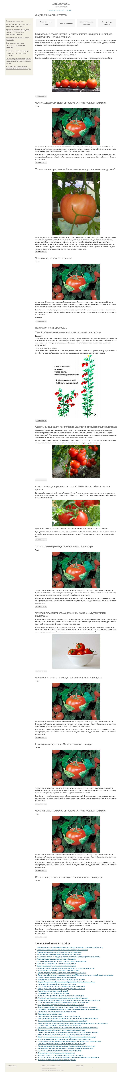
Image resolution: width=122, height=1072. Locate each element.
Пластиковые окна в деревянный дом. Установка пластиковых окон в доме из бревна (68, 1028)
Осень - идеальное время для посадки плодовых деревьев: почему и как (63, 1002)
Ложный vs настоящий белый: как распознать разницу (57, 1060)
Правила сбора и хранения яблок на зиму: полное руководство (59, 952)
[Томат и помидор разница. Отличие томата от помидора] (76, 570)
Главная (51, 10)
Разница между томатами (107, 23)
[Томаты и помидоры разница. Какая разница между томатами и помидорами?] (76, 203)
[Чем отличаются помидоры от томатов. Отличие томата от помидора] (76, 834)
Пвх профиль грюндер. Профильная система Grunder (57, 1012)
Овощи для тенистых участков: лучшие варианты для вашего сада (61, 1030)
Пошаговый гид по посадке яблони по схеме (53, 993)
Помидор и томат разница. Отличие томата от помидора (64, 744)
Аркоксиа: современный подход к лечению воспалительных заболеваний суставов (18, 32)
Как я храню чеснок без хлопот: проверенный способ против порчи (61, 986)
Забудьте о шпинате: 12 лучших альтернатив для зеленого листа (60, 1055)
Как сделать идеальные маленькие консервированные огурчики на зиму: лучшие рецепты (69, 1041)
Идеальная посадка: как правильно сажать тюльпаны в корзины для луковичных (66, 1046)
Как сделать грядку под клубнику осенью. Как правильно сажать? (61, 1005)
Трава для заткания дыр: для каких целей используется (56, 966)
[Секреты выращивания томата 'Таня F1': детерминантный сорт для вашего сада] (76, 461)
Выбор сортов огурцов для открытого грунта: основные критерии (61, 995)
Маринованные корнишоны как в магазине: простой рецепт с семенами (62, 950)
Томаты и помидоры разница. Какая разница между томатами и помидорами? (75, 169)
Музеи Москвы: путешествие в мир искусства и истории (56, 963)
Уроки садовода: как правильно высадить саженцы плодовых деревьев (63, 998)
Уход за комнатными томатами (87, 23)
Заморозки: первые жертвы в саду (50, 1014)
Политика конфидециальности (49, 1068)
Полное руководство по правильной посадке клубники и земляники (61, 989)
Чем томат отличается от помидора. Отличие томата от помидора (68, 677)
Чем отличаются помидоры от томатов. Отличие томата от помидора (70, 810)
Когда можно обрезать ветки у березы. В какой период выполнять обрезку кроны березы (69, 1000)
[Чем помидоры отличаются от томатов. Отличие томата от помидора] (76, 126)
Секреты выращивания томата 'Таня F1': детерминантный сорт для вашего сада (76, 426)
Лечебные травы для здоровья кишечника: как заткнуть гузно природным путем (66, 968)
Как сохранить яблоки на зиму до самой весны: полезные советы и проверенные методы (68, 957)
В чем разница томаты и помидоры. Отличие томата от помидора (68, 877)
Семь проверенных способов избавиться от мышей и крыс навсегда (62, 1044)
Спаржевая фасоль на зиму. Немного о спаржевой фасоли (59, 1016)
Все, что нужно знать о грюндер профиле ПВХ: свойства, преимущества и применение (68, 1057)
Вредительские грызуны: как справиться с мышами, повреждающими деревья (65, 1048)
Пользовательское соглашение (54, 1065)
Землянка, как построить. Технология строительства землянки (15, 45)
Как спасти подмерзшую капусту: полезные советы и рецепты (59, 1050)
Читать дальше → (41, 96)
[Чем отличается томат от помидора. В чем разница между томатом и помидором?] (76, 651)
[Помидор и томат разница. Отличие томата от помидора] (76, 768)
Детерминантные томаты (45, 23)
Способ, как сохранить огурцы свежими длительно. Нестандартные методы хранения (68, 1032)
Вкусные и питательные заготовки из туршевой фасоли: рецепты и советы (64, 1039)
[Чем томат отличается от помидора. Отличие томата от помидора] (76, 701)
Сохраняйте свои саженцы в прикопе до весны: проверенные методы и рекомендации (68, 1009)
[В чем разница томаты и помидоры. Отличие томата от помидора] (76, 901)
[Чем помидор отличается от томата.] (76, 282)
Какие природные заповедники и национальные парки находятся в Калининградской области (70, 947)
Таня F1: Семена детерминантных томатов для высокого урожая (68, 332)
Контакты (44, 1065)
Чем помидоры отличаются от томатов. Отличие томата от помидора (70, 102)
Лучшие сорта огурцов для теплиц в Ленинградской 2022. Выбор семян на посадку (67, 1007)
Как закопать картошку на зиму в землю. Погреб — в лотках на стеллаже (17, 53)
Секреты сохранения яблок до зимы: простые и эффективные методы (61, 961)
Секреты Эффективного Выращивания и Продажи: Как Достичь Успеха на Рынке (66, 982)
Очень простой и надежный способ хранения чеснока (57, 984)
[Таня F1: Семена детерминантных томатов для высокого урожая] (76, 386)
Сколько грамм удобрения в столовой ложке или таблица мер (59, 1025)
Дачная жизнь (61, 3)
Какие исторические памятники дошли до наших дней (57, 977)
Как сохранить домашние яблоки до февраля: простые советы (59, 954)
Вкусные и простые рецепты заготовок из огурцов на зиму (58, 970)
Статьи (68, 10)
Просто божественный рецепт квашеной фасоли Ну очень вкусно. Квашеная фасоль (68, 1018)
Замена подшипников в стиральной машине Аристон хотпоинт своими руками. (18, 61)
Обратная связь (80, 1065)
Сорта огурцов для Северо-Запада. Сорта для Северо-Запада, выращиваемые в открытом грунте (73, 1023)
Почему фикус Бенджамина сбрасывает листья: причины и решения (62, 973)
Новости (60, 10)
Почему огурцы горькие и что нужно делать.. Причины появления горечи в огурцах (67, 1037)
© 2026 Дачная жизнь (12, 1065)
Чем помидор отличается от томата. (53, 258)
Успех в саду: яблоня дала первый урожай (53, 991)
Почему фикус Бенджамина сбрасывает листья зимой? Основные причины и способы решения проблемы (75, 975)
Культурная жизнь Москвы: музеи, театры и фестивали (56, 959)
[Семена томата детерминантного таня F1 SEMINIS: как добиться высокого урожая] (76, 513)
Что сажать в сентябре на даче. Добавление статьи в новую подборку (62, 1021)
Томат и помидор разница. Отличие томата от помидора (64, 546)
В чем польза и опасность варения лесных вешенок (56, 1053)
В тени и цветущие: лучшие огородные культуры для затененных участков (64, 1034)
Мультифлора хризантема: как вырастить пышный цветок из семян (61, 979)
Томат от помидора (66, 23)
